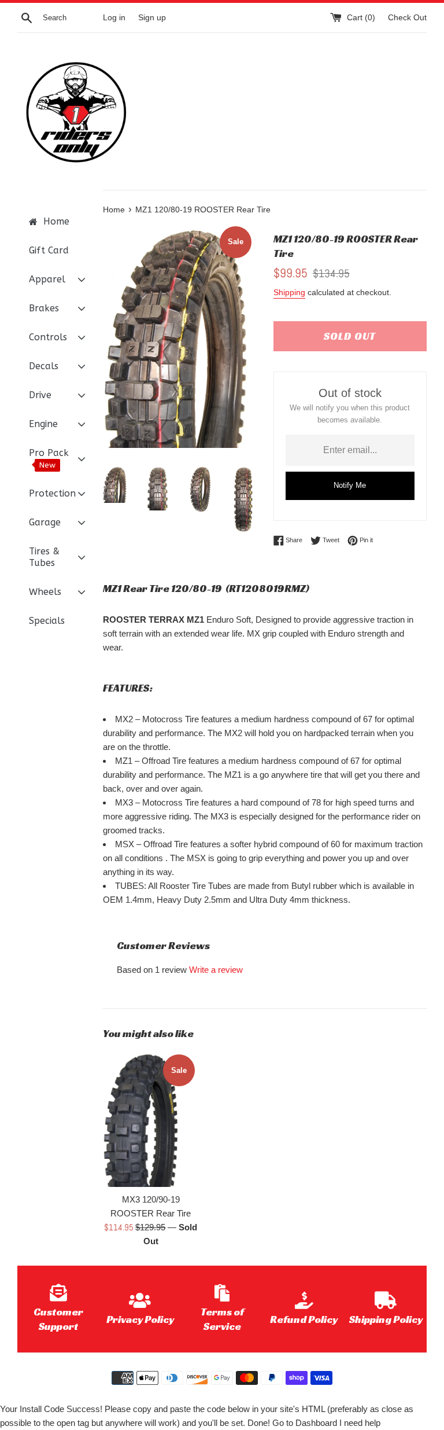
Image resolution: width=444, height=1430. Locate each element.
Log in (114, 17)
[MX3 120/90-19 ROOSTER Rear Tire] (151, 1119)
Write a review (216, 970)
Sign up (152, 17)
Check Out (407, 17)
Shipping (289, 292)
